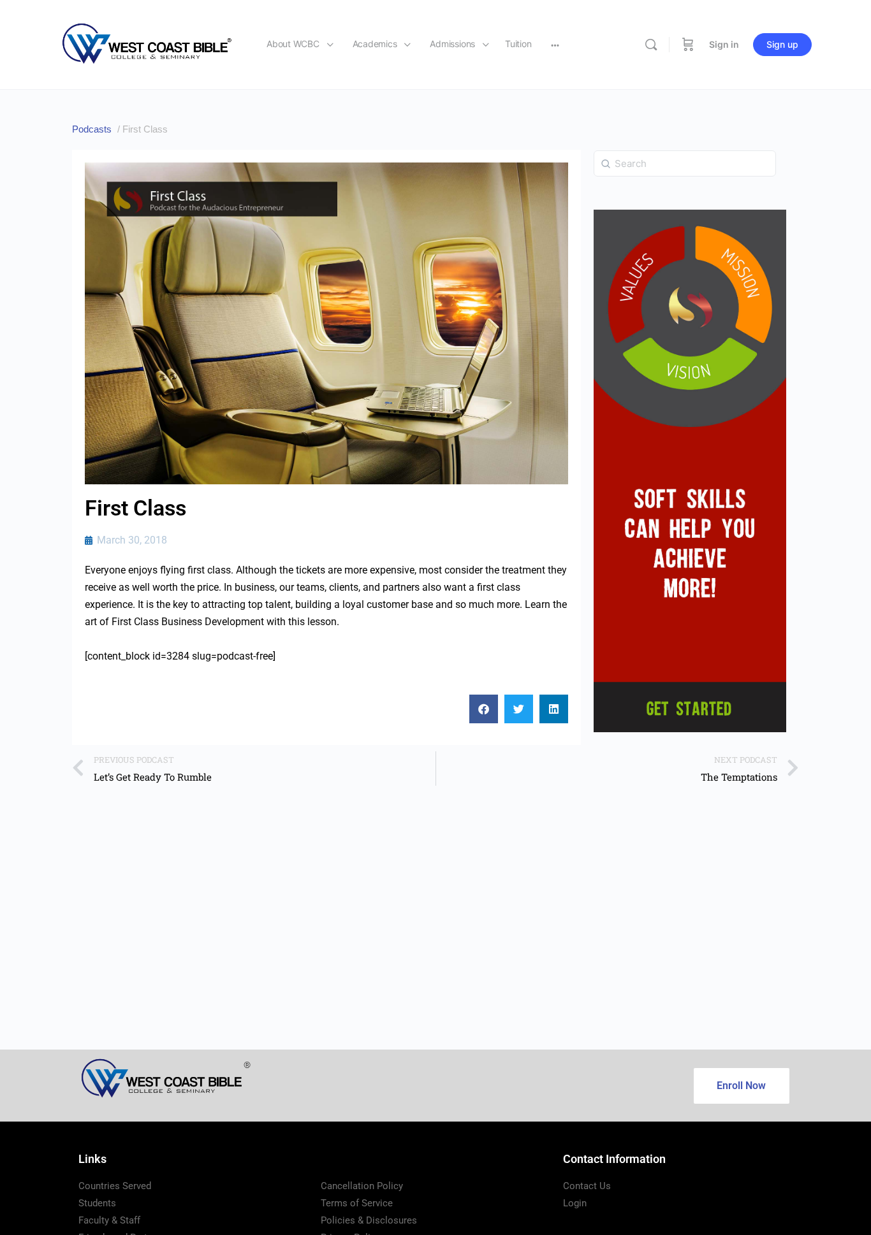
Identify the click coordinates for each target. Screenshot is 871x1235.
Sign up (782, 44)
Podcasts (92, 129)
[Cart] (688, 44)
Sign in (724, 44)
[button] (483, 709)
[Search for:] (685, 162)
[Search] (651, 44)
